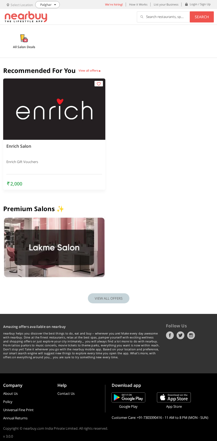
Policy (7, 401)
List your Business (166, 4)
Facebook (170, 335)
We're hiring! (114, 4)
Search (202, 16)
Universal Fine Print (18, 409)
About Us (10, 393)
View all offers (90, 70)
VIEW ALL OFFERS (109, 298)
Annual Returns (15, 418)
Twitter (180, 335)
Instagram (191, 335)
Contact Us (66, 393)
